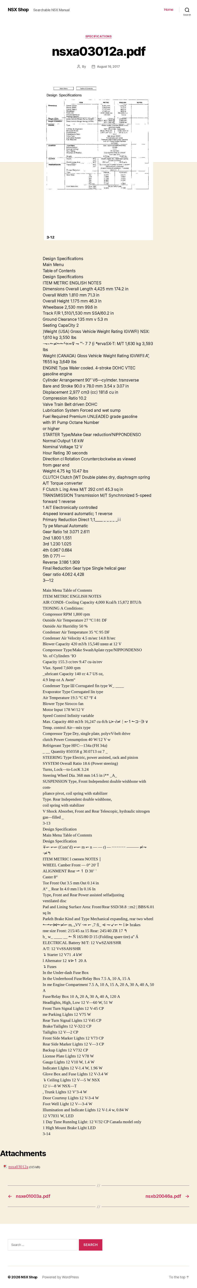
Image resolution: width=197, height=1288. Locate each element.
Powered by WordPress (60, 1277)
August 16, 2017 (108, 66)
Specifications (98, 36)
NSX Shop (18, 9)
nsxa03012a (18, 1166)
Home (168, 10)
